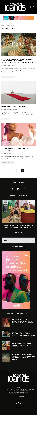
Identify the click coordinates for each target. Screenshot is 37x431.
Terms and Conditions (20, 392)
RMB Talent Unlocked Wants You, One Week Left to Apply (21, 345)
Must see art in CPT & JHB (13, 107)
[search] (32, 240)
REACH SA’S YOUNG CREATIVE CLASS (20, 389)
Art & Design (6, 118)
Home (19, 387)
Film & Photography (8, 76)
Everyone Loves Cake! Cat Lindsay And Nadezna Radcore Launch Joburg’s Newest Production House (18, 60)
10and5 (3, 65)
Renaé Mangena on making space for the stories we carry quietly (23, 333)
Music (12, 162)
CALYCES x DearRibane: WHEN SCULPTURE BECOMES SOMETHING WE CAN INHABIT (23, 357)
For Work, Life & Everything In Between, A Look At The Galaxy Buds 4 (23, 322)
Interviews (5, 162)
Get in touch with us (20, 393)
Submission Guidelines (20, 390)
